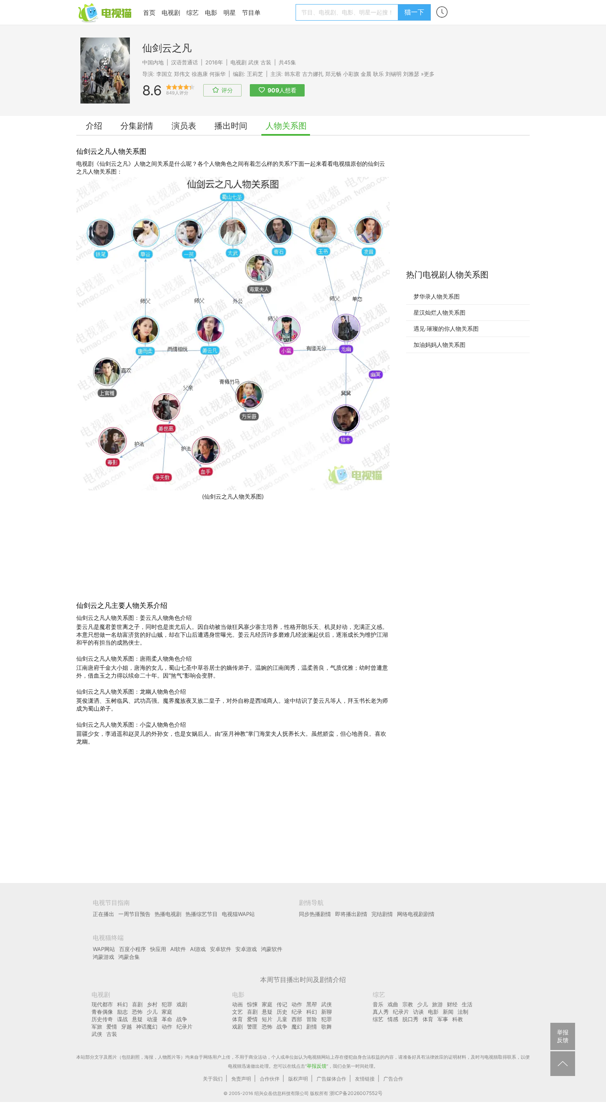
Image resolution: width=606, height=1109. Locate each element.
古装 (266, 62)
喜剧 (137, 1004)
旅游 (437, 1004)
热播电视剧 (168, 914)
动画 (237, 1004)
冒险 (311, 1019)
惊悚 (252, 1004)
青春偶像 (102, 1011)
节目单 (251, 12)
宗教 (407, 1004)
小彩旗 (351, 74)
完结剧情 (382, 914)
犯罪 (167, 1004)
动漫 (152, 1019)
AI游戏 (198, 949)
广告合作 (393, 1079)
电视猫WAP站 (238, 914)
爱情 (111, 1026)
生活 (467, 1004)
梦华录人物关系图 (436, 296)
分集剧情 (136, 126)
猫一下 (414, 12)
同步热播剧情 (315, 914)
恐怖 (137, 1011)
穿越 (126, 1026)
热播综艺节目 (202, 914)
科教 (457, 1019)
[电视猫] (105, 12)
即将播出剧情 (351, 914)
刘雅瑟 (411, 74)
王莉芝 (255, 74)
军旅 (97, 1026)
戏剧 (181, 1004)
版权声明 (298, 1079)
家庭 (167, 1011)
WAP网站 (104, 949)
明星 (229, 12)
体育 (237, 1019)
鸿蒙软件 (271, 949)
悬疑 (137, 1019)
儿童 (282, 1019)
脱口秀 (410, 1019)
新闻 (448, 1011)
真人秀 (381, 1011)
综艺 (192, 12)
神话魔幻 (146, 1026)
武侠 (253, 62)
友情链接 (365, 1079)
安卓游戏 (246, 949)
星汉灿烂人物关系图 (439, 312)
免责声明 (241, 1079)
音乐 (378, 1004)
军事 (442, 1019)
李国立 (164, 74)
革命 (167, 1019)
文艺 (237, 1011)
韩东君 (292, 74)
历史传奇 (102, 1019)
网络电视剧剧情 (416, 914)
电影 (211, 12)
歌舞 (326, 1026)
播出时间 (230, 126)
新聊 (326, 1011)
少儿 (152, 1011)
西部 (296, 1019)
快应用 (158, 949)
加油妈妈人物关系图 (439, 344)
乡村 (152, 1004)
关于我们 (213, 1079)
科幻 (122, 1004)
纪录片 (184, 1026)
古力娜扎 (313, 74)
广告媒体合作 (331, 1079)
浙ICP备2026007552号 (356, 1093)
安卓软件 (220, 949)
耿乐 (378, 74)
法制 (463, 1011)
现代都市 (102, 1004)
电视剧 (171, 12)
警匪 (252, 1026)
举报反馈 (316, 1066)
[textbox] (348, 12)
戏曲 (393, 1004)
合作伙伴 (270, 1079)
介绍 (94, 126)
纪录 (296, 1011)
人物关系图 (286, 126)
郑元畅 (333, 74)
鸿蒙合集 (129, 957)
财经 (452, 1004)
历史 (282, 1011)
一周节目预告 (134, 914)
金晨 (366, 74)
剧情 (311, 1026)
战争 (181, 1019)
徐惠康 (200, 74)
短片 (267, 1019)
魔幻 (296, 1026)
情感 (393, 1019)
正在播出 (103, 914)
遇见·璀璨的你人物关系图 (446, 328)
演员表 (183, 126)
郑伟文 (182, 74)
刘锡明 (393, 74)
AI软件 (178, 949)
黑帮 (311, 1004)
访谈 (418, 1011)
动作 (167, 1026)
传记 (282, 1004)
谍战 (122, 1019)
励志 (122, 1011)
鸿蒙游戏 (103, 957)
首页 (149, 12)
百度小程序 (132, 949)
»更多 (428, 74)
